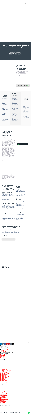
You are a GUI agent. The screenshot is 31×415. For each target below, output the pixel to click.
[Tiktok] (11, 344)
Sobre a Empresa (27, 38)
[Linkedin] (1, 344)
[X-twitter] (13, 344)
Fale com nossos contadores (22, 85)
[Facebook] (5, 344)
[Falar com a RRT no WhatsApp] (29, 413)
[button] (2, 287)
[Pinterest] (9, 344)
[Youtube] (7, 344)
